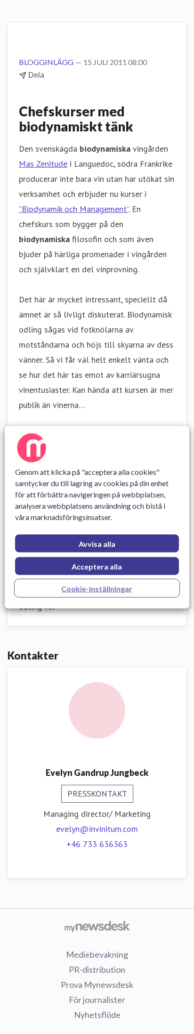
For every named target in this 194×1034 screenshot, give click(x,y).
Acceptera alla (97, 566)
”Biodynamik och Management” (74, 209)
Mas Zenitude (43, 163)
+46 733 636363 (97, 844)
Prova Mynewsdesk (97, 984)
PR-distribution (97, 969)
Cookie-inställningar (96, 588)
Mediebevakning (97, 954)
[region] (97, 517)
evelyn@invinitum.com (97, 828)
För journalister (97, 999)
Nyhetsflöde (97, 1015)
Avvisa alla (97, 543)
